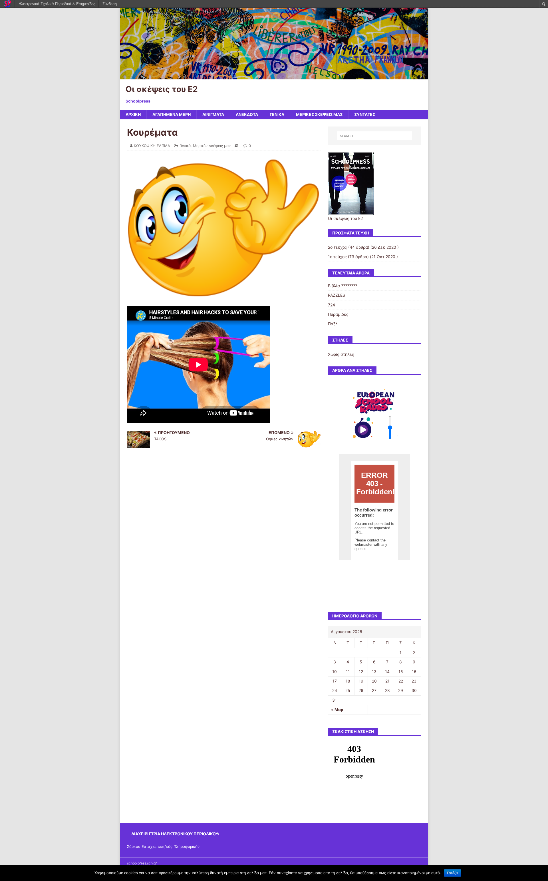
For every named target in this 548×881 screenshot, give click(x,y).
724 (331, 304)
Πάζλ (333, 323)
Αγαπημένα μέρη (171, 114)
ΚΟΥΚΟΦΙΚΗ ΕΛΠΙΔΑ (152, 145)
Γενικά (277, 114)
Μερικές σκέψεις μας (319, 114)
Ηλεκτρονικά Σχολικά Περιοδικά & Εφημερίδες (57, 4)
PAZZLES (336, 295)
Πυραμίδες (338, 314)
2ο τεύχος (337, 247)
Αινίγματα (213, 114)
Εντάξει (452, 873)
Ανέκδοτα (247, 114)
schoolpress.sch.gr (142, 863)
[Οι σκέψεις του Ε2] (274, 76)
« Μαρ (337, 709)
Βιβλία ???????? (342, 285)
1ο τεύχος (337, 256)
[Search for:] (374, 136)
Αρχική (133, 114)
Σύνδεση (109, 4)
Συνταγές (364, 114)
